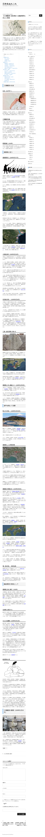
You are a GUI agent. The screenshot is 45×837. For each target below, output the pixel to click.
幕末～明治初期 (32, 133)
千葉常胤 (16, 377)
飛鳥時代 (30, 83)
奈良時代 (30, 85)
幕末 (30, 108)
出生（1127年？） (7, 58)
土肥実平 (13, 190)
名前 (4, 782)
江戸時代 (30, 75)
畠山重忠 (13, 264)
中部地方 (30, 141)
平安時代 (30, 63)
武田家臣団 (33, 98)
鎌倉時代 (11, 753)
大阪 (30, 157)
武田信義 (18, 428)
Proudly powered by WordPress (7, 834)
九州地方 (30, 149)
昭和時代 (30, 79)
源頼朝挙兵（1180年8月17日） (9, 63)
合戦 (29, 112)
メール (4, 788)
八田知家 (17, 541)
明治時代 (30, 77)
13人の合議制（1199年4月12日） (9, 79)
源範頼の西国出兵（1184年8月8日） (10, 73)
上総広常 (21, 377)
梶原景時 (23, 504)
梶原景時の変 (6, 80)
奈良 (30, 159)
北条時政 (18, 429)
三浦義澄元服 (6, 59)
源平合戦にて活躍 (6, 69)
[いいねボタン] (4, 748)
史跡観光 (29, 153)
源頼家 (12, 624)
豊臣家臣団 (33, 102)
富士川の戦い (21, 437)
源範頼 (12, 520)
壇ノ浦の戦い (6, 573)
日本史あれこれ (10, 4)
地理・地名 (30, 161)
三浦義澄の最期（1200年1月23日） (9, 81)
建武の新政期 (31, 69)
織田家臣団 (33, 100)
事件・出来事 (30, 56)
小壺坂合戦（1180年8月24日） (9, 64)
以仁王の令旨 (17, 175)
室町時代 (30, 71)
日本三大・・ (31, 54)
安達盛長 (20, 740)
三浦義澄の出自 (6, 57)
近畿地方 (30, 143)
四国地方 (30, 147)
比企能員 (8, 543)
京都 (30, 155)
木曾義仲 (23, 494)
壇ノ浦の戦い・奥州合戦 (8, 74)
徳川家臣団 (33, 104)
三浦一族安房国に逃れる (8, 67)
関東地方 (30, 139)
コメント (5, 767)
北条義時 (23, 429)
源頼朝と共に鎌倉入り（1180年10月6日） (11, 68)
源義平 (14, 128)
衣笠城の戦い (18, 321)
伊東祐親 (13, 247)
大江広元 (14, 632)
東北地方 (30, 137)
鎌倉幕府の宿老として (7, 75)
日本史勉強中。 (11, 14)
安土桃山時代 (31, 129)
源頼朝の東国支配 (15, 491)
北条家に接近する (7, 78)
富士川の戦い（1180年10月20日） (9, 70)
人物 (4, 753)
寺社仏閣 (29, 151)
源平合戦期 (7, 753)
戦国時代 (30, 73)
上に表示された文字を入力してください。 (11, 806)
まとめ (29, 52)
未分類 (29, 163)
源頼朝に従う (5, 62)
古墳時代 (30, 58)
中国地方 (30, 145)
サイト (4, 793)
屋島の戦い (22, 568)
